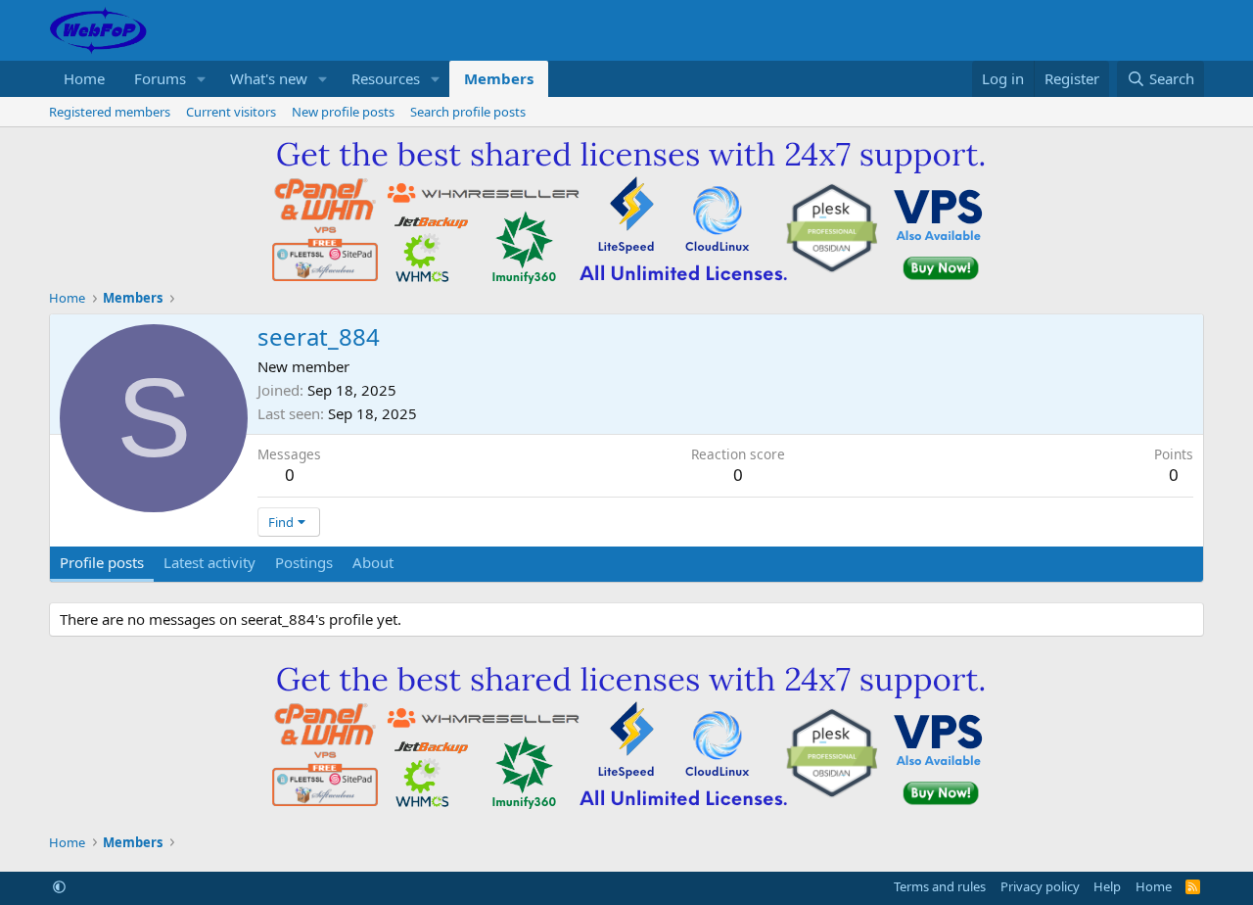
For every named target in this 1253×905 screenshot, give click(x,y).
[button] (201, 79)
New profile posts (343, 111)
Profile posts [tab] (102, 562)
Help (1107, 886)
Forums (160, 78)
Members (499, 78)
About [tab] (373, 562)
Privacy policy (1040, 886)
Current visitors (231, 111)
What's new (268, 78)
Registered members (109, 111)
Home (84, 78)
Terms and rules (940, 886)
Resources (385, 78)
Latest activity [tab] (209, 562)
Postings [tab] (304, 562)
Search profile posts (468, 111)
